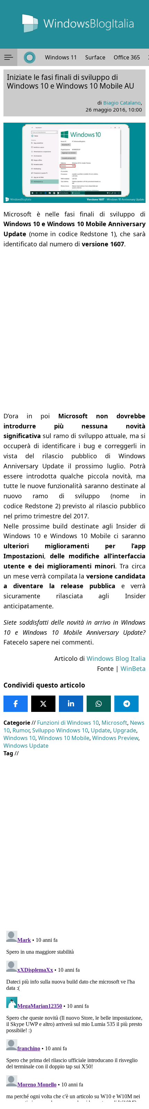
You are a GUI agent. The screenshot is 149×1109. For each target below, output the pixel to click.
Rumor (20, 730)
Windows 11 (61, 57)
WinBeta (133, 668)
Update (100, 730)
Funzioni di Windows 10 (68, 722)
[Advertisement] (74, 330)
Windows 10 (19, 738)
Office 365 (127, 57)
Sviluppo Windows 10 (60, 730)
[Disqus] (74, 1015)
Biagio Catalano (122, 102)
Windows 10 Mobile (63, 738)
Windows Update (26, 745)
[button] (8, 57)
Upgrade (124, 730)
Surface (95, 57)
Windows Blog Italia (116, 658)
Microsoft (114, 722)
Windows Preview (115, 738)
